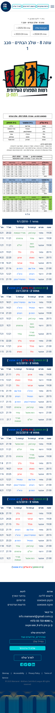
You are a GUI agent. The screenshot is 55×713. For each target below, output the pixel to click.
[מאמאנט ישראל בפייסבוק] (21, 664)
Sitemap (5, 673)
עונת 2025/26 (24, 28)
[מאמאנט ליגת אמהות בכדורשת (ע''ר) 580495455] (6, 6)
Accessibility (18, 673)
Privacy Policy (34, 673)
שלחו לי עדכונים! (27, 648)
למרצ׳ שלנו (27, 658)
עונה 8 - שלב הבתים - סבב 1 (32, 22)
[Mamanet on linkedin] (33, 664)
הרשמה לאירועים (29, 6)
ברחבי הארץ (18, 596)
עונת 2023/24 (21, 34)
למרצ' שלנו (17, 6)
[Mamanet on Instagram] (25, 664)
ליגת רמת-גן (34, 18)
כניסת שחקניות (43, 6)
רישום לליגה (46, 596)
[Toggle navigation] (52, 5)
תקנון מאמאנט (45, 600)
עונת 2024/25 (40, 34)
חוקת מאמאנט (45, 605)
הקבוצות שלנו (41, 28)
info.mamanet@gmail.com (34, 616)
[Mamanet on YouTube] (29, 664)
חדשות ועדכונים (16, 605)
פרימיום (20, 600)
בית (43, 18)
